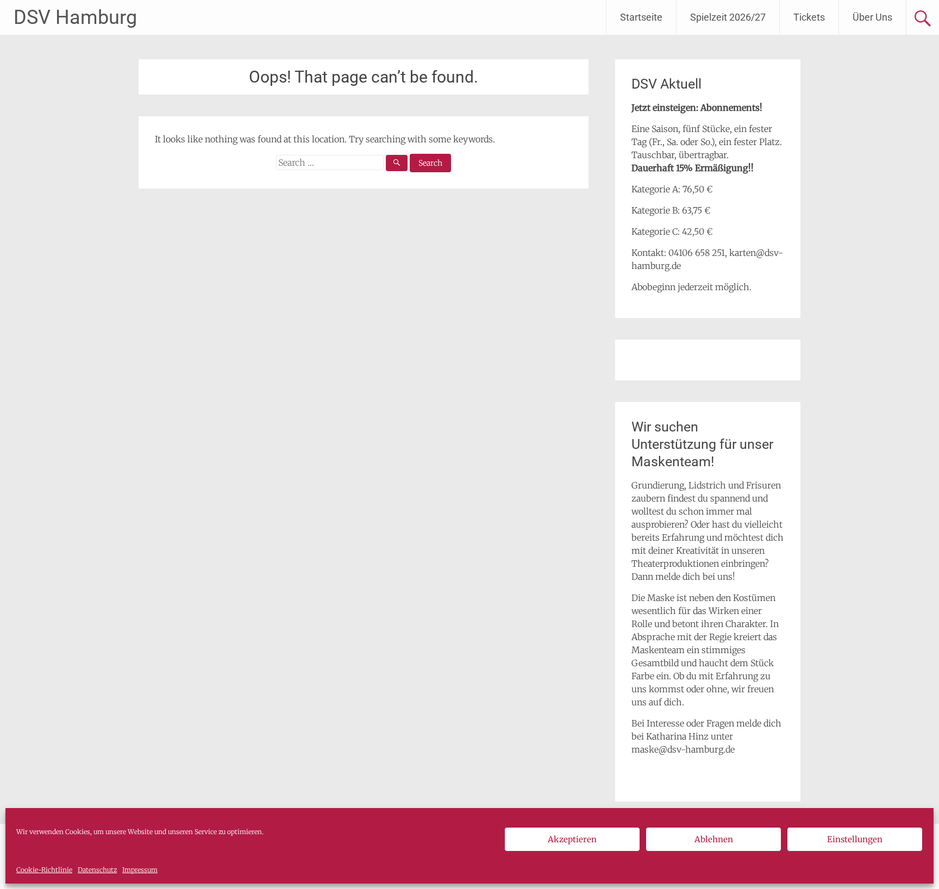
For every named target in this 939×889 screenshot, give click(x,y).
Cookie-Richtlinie (44, 870)
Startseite (641, 17)
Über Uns (872, 17)
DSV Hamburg (75, 17)
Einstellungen (854, 839)
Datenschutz (97, 870)
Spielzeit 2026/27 (728, 17)
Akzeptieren (572, 839)
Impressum (140, 870)
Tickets (809, 17)
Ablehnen (713, 839)
